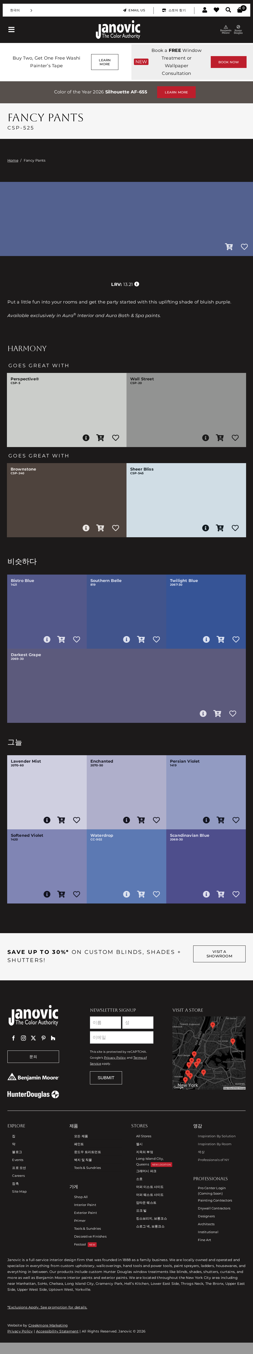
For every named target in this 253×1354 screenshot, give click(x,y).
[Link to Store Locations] (209, 1053)
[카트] (239, 10)
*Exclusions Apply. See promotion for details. (47, 1307)
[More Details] (86, 438)
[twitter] (33, 1038)
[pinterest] (43, 1038)
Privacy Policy (115, 1057)
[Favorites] (216, 10)
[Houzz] (53, 1038)
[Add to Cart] (229, 247)
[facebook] (13, 1038)
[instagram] (23, 1038)
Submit (106, 1077)
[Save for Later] (244, 247)
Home (12, 160)
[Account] (204, 10)
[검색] (228, 10)
